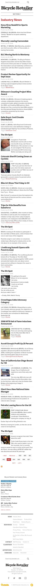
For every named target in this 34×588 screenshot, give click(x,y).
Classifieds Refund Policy (20, 527)
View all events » (6, 510)
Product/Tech (28, 519)
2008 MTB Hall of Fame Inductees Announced (16, 322)
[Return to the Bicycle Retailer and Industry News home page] (17, 10)
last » (20, 463)
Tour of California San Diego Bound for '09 (17, 361)
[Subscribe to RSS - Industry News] (1, 467)
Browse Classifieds (18, 544)
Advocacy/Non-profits (13, 222)
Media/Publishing (11, 179)
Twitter (14, 578)
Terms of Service (27, 530)
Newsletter (23, 553)
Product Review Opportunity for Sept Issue (15, 75)
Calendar (21, 524)
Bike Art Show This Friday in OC (15, 183)
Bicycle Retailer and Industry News (15, 477)
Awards (8, 113)
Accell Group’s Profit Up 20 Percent (17, 343)
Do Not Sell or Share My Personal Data (22, 536)
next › (14, 463)
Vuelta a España (6, 484)
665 (19, 459)
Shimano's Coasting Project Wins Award (16, 92)
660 (25, 456)
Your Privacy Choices (19, 532)
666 (24, 459)
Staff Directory (17, 542)
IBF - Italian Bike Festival (9, 503)
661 (30, 456)
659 (20, 456)
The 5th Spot (7, 134)
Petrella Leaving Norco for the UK (16, 405)
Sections (17, 14)
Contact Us (26, 542)
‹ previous (12, 455)
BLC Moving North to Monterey (15, 54)
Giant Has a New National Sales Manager (15, 390)
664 (14, 459)
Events (8, 201)
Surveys (15, 524)
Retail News (16, 522)
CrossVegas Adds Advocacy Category (14, 301)
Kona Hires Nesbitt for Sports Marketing (14, 26)
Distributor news (11, 130)
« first (5, 455)
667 (28, 459)
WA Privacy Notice (18, 539)
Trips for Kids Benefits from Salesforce (13, 206)
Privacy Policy (17, 530)
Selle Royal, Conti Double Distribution (12, 118)
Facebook (9, 578)
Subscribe (16, 553)
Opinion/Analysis (17, 519)
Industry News (17, 516)
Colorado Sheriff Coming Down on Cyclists (16, 157)
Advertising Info (17, 550)
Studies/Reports (25, 522)
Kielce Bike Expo (6, 490)
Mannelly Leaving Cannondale (14, 41)
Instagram (25, 578)
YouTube (20, 578)
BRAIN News (10, 87)
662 (4, 459)
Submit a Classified (18, 547)
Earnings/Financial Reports (14, 356)
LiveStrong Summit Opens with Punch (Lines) (15, 248)
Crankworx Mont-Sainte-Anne (10, 497)
